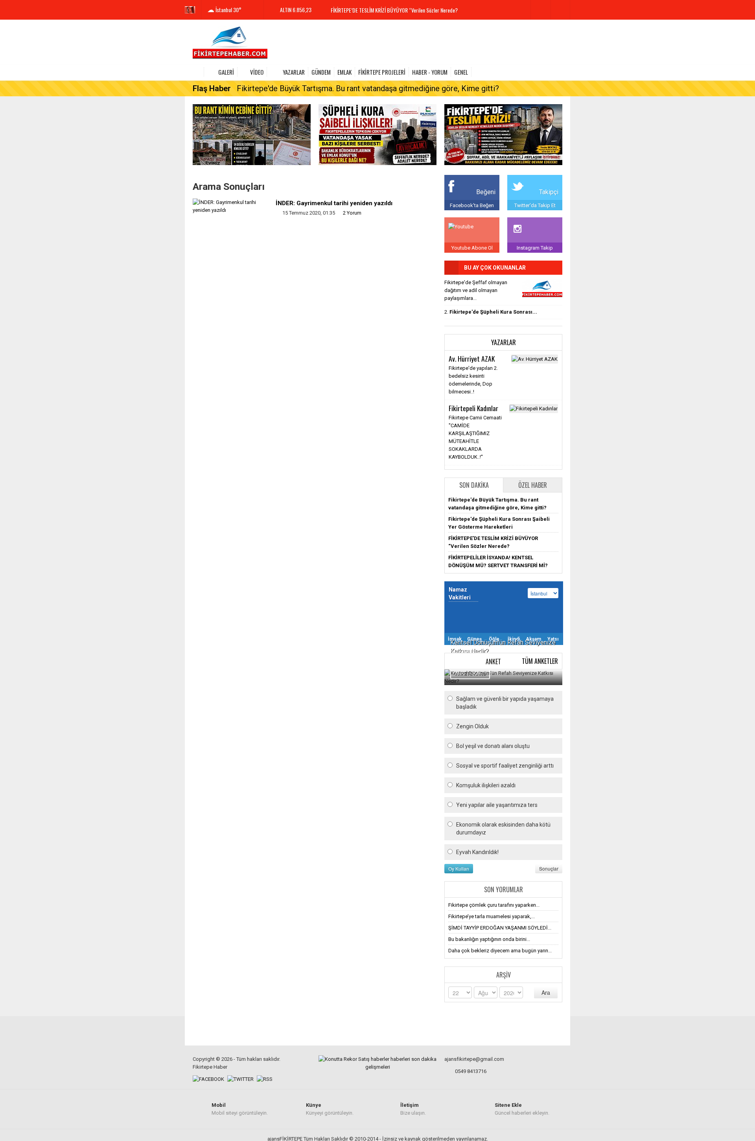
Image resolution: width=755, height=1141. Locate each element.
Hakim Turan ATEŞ (472, 358)
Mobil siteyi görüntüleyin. (240, 1109)
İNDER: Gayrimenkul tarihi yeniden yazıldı (334, 203)
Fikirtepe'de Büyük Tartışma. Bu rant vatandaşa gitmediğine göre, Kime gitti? (368, 88)
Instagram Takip (535, 248)
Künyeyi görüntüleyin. (330, 1109)
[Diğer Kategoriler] (557, 72)
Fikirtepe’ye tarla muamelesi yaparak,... (491, 916)
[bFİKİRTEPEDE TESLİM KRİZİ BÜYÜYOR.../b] (542, 289)
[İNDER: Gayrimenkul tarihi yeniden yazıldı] (232, 206)
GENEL (461, 72)
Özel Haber (532, 485)
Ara (545, 992)
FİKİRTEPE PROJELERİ (381, 72)
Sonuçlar (548, 868)
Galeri (226, 72)
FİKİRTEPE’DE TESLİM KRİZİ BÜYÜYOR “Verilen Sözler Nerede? (394, 10)
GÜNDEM (321, 72)
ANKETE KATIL (470, 673)
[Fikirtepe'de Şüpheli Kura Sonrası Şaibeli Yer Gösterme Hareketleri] (377, 134)
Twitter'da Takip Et (535, 205)
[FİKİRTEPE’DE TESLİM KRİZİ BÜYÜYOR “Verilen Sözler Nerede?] (503, 134)
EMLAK (344, 72)
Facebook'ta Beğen (472, 205)
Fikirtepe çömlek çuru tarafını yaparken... (494, 905)
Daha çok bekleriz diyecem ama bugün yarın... (500, 951)
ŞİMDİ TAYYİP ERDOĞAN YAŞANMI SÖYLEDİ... (499, 928)
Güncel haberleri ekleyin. (522, 1109)
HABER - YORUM (429, 72)
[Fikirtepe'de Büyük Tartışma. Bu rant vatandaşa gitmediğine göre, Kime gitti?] (252, 134)
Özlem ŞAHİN (465, 408)
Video (256, 72)
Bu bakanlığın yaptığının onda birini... (489, 939)
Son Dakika (474, 485)
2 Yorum (352, 213)
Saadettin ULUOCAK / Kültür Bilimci (477, 463)
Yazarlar (294, 72)
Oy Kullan (458, 868)
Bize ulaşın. (413, 1109)
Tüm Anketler (540, 661)
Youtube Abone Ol (472, 248)
